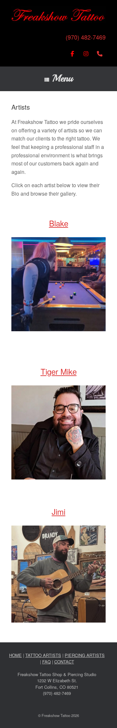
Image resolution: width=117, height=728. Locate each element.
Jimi (58, 511)
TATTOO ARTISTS (43, 655)
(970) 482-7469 (86, 37)
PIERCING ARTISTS (85, 655)
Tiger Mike (59, 371)
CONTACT (64, 662)
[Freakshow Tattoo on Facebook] (72, 53)
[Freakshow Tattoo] (58, 14)
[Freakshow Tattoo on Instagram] (86, 53)
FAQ (46, 662)
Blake (58, 223)
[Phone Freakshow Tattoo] (100, 53)
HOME (15, 655)
